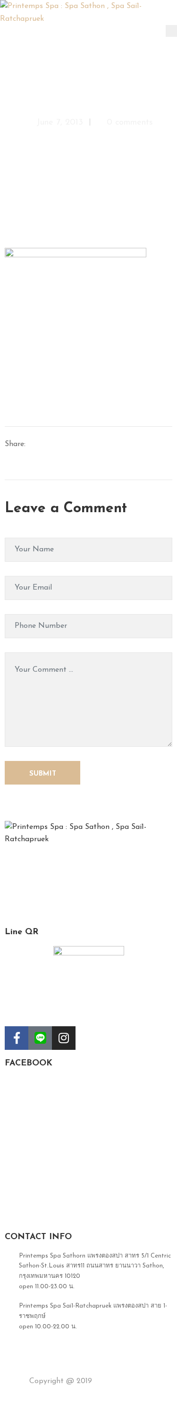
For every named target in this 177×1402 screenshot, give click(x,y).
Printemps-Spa (119, 1381)
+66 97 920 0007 (44, 1346)
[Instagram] (64, 1038)
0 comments (130, 122)
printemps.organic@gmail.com (62, 1366)
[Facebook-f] (16, 1038)
